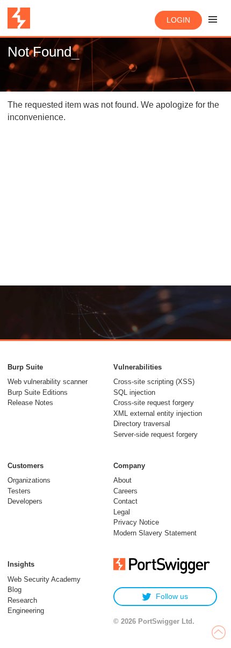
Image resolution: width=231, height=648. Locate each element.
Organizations (29, 480)
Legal (121, 512)
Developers (25, 501)
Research (22, 600)
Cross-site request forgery (153, 403)
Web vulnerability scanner (48, 382)
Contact (125, 501)
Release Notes (30, 403)
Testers (19, 491)
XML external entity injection (157, 413)
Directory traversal (141, 424)
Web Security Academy (44, 579)
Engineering (26, 611)
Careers (125, 491)
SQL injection (134, 392)
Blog (14, 590)
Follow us (172, 596)
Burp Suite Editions (38, 392)
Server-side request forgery (155, 434)
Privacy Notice (136, 522)
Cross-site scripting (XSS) (153, 382)
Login (178, 20)
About (122, 480)
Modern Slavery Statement (155, 533)
